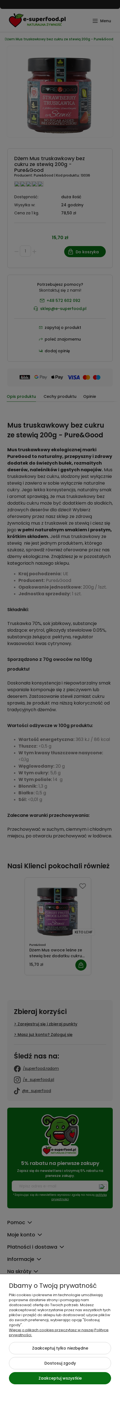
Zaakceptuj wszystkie (60, 1378)
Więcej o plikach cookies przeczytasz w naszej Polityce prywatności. (59, 1332)
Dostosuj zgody (60, 1363)
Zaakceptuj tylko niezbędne (60, 1348)
